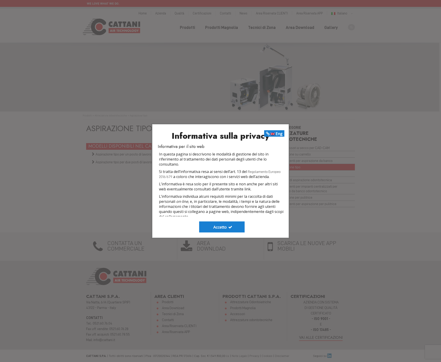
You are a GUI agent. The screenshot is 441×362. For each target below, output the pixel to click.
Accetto (220, 227)
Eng (279, 133)
